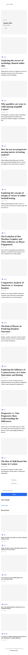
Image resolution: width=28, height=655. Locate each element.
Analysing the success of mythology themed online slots (12, 63)
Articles (6, 28)
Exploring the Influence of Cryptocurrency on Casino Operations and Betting (13, 372)
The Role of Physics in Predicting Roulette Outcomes (11, 329)
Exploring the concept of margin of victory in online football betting (13, 195)
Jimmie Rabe (7, 23)
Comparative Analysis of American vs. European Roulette (12, 285)
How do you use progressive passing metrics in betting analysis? (14, 152)
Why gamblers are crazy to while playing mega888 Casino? (13, 106)
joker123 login (4, 505)
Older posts (14, 480)
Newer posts (14, 483)
